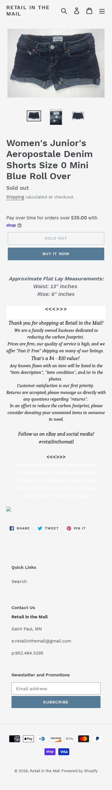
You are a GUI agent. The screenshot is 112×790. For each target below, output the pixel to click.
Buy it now (56, 253)
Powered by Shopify (79, 771)
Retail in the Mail (27, 10)
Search (19, 581)
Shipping (15, 197)
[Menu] (102, 10)
